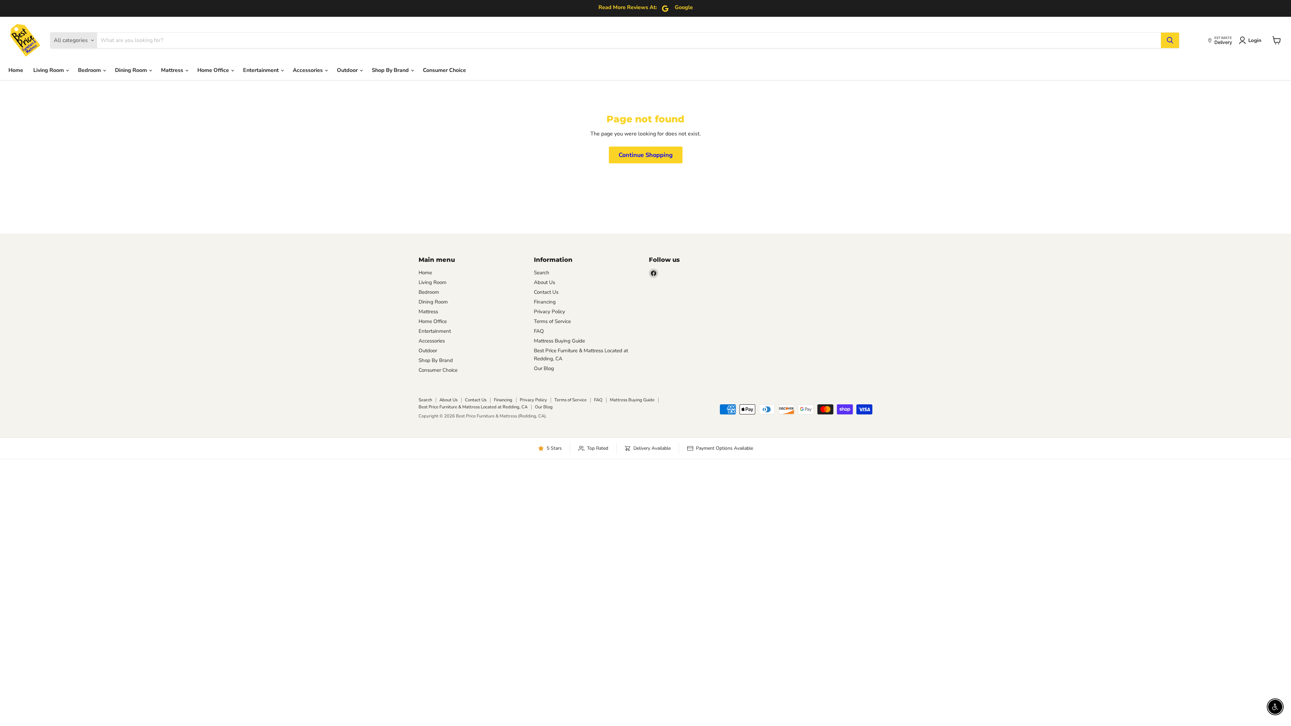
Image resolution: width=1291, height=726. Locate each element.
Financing (545, 301)
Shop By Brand (391, 70)
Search (541, 272)
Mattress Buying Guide (559, 340)
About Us (544, 282)
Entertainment (261, 70)
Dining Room (131, 70)
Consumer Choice (444, 70)
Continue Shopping (646, 155)
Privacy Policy (549, 311)
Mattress (173, 70)
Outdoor (348, 70)
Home (15, 70)
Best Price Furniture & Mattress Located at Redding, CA (473, 407)
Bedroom (90, 70)
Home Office (213, 70)
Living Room (49, 70)
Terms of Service (552, 321)
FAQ (539, 331)
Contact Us (546, 292)
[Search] (1170, 40)
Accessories (308, 70)
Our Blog (544, 368)
